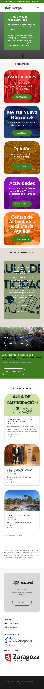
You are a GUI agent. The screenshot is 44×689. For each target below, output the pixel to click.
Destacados (13, 280)
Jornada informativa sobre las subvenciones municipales (22, 270)
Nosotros (22, 282)
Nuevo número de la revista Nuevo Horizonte (20, 471)
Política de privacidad (11, 623)
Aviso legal (8, 620)
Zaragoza (29, 282)
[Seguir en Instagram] (24, 670)
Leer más (22, 311)
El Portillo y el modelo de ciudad (18, 355)
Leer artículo (16, 343)
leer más (9, 437)
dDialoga (17, 681)
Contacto (22, 602)
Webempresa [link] (30, 550)
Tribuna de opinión (10, 360)
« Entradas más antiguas (13, 535)
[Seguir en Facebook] (20, 670)
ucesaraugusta (18, 277)
